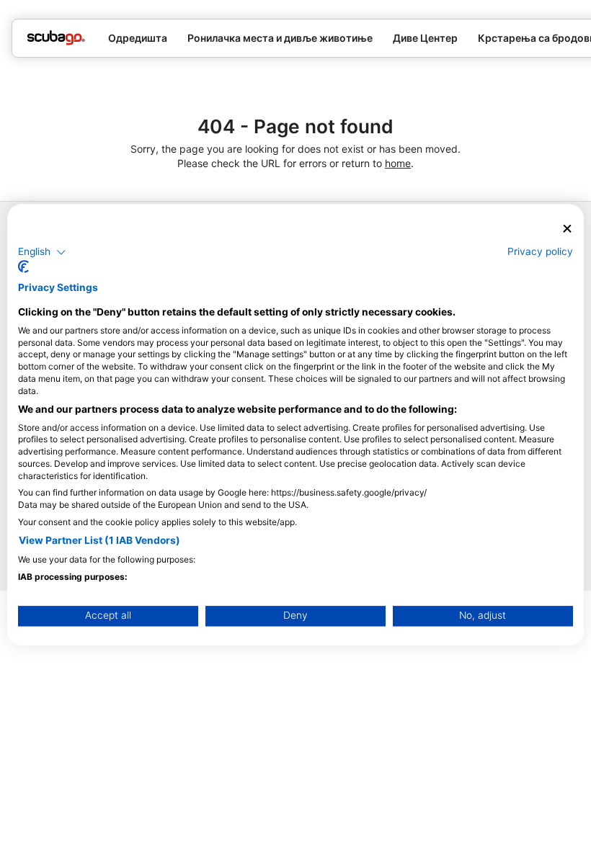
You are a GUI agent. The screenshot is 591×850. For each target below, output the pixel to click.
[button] (42, 252)
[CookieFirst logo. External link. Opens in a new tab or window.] (23, 267)
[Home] (56, 37)
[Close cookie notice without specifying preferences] (567, 229)
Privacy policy (540, 251)
